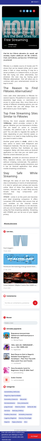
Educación (23, 399)
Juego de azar (8, 407)
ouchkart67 (17, 363)
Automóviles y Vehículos (11, 392)
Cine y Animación (22, 403)
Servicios (7, 410)
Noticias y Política (17, 410)
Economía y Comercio (11, 399)
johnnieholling (18, 373)
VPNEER (6, 197)
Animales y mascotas (25, 414)
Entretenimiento (10, 24)
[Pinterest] (34, 11)
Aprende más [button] (6, 439)
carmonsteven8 (19, 380)
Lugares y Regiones (10, 418)
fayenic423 (17, 349)
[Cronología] (20, 11)
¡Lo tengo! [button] (34, 436)
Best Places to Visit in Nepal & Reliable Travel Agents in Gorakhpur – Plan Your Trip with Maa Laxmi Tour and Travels (23, 357)
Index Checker (16, 378)
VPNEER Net (12, 44)
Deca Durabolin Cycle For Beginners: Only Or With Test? (22, 369)
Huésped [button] (35, 2)
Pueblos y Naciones (10, 414)
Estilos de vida (31, 407)
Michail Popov (18, 340)
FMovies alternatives (11, 79)
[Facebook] (24, 11)
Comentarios (33, 45)
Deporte (7, 422)
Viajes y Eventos (17, 422)
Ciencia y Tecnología (25, 418)
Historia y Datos (20, 407)
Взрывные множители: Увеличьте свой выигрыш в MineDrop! (22, 335)
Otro (25, 422)
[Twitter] (27, 11)
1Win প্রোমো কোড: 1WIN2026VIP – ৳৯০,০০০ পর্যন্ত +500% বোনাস (22, 346)
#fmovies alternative (10, 223)
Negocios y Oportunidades (12, 395)
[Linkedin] (30, 11)
